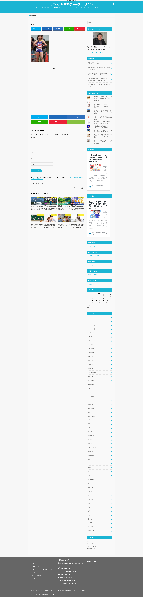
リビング (91, 348)
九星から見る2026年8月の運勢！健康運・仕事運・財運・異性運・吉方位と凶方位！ (99, 74)
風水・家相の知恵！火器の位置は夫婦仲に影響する (99, 85)
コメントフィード (91, 546)
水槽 (89, 475)
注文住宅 (91, 479)
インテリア (91, 325)
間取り (90, 519)
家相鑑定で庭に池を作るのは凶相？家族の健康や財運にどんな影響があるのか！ (103, 112)
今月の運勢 (91, 360)
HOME (33, 560)
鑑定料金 (83, 7)
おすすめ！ (91, 321)
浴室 (89, 483)
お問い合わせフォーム (98, 7)
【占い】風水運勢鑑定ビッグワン (71, 4)
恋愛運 (90, 451)
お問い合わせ (35, 566)
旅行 (89, 467)
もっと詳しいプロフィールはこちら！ (97, 52)
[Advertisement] (58, 79)
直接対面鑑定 (90, 265)
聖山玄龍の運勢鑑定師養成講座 (64, 590)
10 (89, 300)
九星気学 (91, 352)
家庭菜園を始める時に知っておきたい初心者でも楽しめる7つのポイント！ (99, 68)
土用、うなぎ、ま (93, 416)
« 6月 (88, 307)
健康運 (90, 368)
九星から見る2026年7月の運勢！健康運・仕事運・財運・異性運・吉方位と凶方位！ (99, 79)
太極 (89, 420)
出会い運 (91, 380)
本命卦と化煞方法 (98, 100)
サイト (32, 164)
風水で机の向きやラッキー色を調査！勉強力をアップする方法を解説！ (102, 106)
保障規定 (89, 7)
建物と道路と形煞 (94, 255)
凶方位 (90, 376)
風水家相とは (93, 246)
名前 (32, 153)
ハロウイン (91, 340)
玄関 (90, 491)
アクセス (34, 563)
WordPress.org (91, 548)
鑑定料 (33, 572)
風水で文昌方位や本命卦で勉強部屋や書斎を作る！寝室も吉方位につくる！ (103, 136)
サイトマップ (71, 11)
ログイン (89, 541)
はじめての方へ (39, 590)
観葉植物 (91, 499)
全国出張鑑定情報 (45, 7)
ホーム (107, 7)
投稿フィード (90, 543)
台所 (89, 400)
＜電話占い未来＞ (91, 284)
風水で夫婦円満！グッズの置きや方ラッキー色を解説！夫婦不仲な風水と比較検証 (103, 142)
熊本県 (90, 487)
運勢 (90, 511)
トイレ (90, 336)
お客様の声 (36, 7)
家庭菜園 (91, 435)
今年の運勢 (91, 356)
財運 (90, 507)
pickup (91, 317)
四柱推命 (91, 408)
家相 (90, 439)
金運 (90, 515)
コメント (33, 137)
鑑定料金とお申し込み (50, 590)
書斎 (89, 471)
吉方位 (90, 404)
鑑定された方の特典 (37, 575)
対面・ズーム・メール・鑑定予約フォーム (43, 569)
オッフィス (91, 329)
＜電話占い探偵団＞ (92, 274)
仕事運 (90, 364)
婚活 (89, 424)
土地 (89, 412)
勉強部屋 (91, 384)
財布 (89, 503)
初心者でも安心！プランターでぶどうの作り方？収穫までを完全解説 (99, 62)
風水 (90, 526)
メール (32, 158)
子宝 (89, 427)
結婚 (89, 495)
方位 (89, 463)
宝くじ (90, 431)
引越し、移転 (92, 447)
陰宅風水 (91, 523)
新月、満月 (91, 459)
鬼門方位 (91, 530)
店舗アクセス (76, 590)
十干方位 (91, 396)
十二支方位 (91, 392)
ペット (90, 344)
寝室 (90, 443)
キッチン (91, 332)
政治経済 (91, 455)
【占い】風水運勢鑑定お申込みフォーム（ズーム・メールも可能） (65, 7)
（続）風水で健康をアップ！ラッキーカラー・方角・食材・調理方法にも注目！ (103, 117)
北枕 (89, 388)
